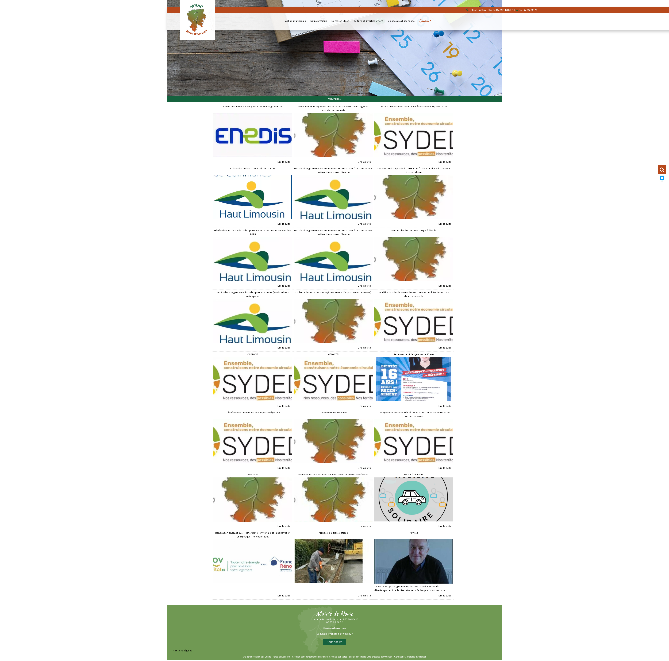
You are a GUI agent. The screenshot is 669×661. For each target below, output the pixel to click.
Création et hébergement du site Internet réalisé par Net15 (319, 657)
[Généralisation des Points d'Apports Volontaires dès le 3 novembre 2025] (252, 259)
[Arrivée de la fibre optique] (333, 562)
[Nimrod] (413, 562)
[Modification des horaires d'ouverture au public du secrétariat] (333, 500)
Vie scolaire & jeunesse (401, 20)
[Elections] (252, 500)
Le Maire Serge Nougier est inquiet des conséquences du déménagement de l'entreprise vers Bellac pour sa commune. (410, 588)
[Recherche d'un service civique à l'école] (413, 259)
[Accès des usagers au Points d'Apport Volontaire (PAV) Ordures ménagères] (252, 321)
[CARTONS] (252, 379)
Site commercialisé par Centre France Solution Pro (266, 657)
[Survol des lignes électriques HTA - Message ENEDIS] (252, 135)
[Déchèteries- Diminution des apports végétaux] (252, 441)
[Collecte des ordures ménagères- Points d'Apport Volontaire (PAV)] (333, 321)
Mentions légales (182, 650)
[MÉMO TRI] (333, 379)
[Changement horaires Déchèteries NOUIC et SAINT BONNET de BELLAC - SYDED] (413, 441)
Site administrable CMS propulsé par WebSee (371, 657)
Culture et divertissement (368, 20)
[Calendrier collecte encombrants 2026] (252, 197)
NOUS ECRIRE (334, 642)
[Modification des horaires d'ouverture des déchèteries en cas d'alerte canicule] (413, 321)
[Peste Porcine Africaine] (333, 441)
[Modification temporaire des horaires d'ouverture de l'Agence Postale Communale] (333, 135)
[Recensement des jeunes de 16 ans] (413, 379)
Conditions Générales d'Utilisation (410, 657)
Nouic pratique (318, 20)
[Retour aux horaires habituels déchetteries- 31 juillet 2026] (413, 135)
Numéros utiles (340, 20)
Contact (425, 21)
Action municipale (295, 20)
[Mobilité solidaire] (413, 500)
